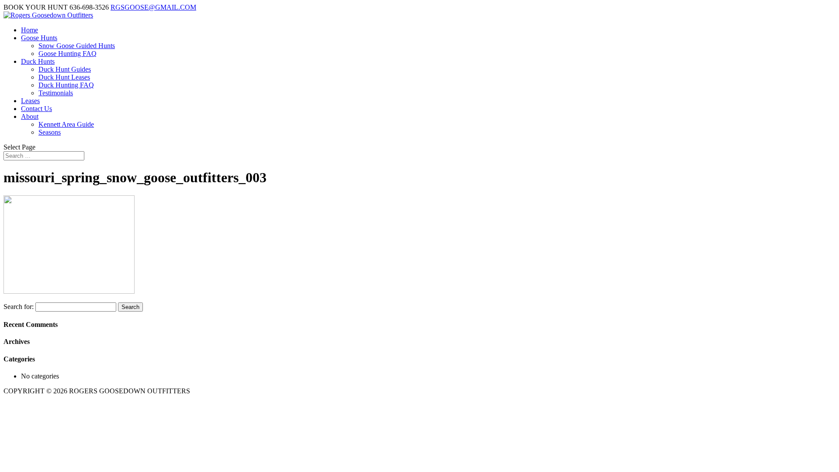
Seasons (49, 132)
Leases (30, 100)
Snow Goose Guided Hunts (76, 45)
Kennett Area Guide (66, 124)
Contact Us (36, 108)
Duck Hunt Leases (64, 77)
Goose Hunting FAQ (67, 53)
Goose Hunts (39, 38)
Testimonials (55, 93)
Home (29, 30)
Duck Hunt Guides (64, 69)
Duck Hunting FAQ (66, 85)
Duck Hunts (38, 61)
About (29, 116)
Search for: (18, 306)
